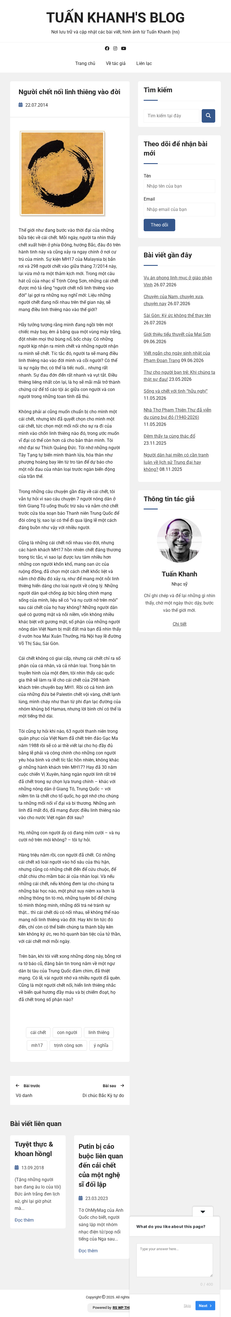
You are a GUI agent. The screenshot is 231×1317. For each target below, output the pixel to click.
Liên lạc (144, 63)
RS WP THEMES (125, 1307)
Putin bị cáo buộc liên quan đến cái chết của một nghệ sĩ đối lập (101, 1165)
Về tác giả (116, 63)
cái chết (38, 1032)
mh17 (37, 1045)
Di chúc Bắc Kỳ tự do (103, 1095)
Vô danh (24, 1095)
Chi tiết (179, 624)
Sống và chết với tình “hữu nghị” (176, 391)
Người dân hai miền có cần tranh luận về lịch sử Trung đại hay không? (176, 462)
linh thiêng (98, 1032)
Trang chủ (85, 63)
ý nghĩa (101, 1045)
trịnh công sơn (68, 1045)
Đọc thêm (24, 1220)
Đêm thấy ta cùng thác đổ (169, 436)
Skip (187, 1305)
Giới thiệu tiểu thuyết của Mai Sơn (177, 334)
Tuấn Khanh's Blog (115, 18)
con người (67, 1032)
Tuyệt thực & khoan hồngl (34, 1149)
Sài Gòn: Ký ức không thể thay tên (177, 315)
